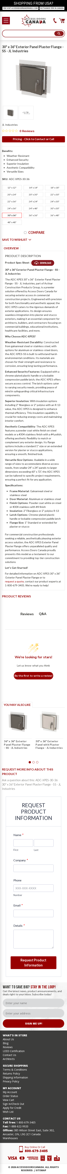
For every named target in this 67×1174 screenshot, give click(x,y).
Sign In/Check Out (13, 1104)
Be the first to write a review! (33, 676)
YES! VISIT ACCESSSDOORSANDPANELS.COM (20, 8)
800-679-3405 (36, 1151)
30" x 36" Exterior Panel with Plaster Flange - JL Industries (49, 744)
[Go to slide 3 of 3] (37, 762)
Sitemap (41, 1170)
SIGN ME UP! (33, 1023)
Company (20, 860)
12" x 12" (11, 187)
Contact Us (9, 1055)
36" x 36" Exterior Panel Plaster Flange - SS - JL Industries (17, 744)
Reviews (8, 1047)
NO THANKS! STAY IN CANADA (52, 8)
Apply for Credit (12, 1108)
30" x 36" (11, 215)
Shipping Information (15, 1077)
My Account (10, 1092)
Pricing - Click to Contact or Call (33, 139)
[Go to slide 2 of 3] (33, 762)
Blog (5, 1043)
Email (18, 905)
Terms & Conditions (15, 1069)
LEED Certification (14, 1051)
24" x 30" (54, 201)
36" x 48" (54, 215)
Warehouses (10, 1138)
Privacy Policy (11, 1081)
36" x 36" (33, 215)
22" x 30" (54, 194)
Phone (17, 880)
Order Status (10, 1096)
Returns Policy (11, 1073)
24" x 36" (11, 208)
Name (18, 835)
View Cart (8, 1100)
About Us (8, 1039)
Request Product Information (33, 962)
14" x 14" (33, 187)
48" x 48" (11, 222)
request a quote (14, 581)
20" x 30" (33, 194)
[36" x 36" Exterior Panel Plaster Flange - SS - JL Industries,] (18, 722)
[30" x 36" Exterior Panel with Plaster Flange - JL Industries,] (49, 722)
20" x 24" (11, 194)
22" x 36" (11, 201)
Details (19, 925)
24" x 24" (33, 201)
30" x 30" (54, 208)
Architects (9, 1059)
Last (36, 849)
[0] (62, 20)
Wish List (8, 1111)
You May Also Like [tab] (17, 704)
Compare (36, 232)
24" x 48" (33, 208)
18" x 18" (54, 187)
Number (17, 895)
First (15, 849)
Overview (11, 248)
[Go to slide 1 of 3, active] (30, 762)
